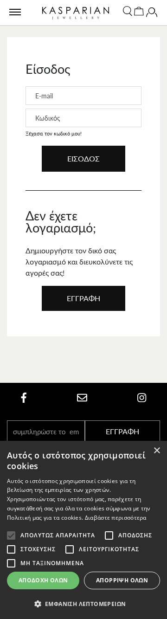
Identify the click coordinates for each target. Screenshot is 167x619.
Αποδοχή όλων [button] (43, 580)
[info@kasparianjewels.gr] (82, 398)
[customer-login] (152, 14)
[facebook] (23, 398)
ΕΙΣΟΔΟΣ (83, 158)
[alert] (83, 530)
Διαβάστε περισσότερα (116, 518)
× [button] (156, 450)
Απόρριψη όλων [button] (122, 580)
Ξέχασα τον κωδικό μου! (54, 133)
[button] (83, 603)
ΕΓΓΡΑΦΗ (83, 298)
